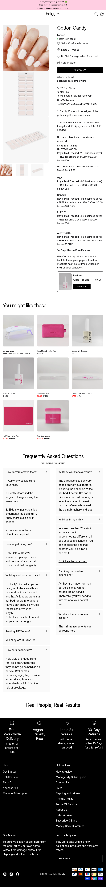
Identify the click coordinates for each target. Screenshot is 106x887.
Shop (6, 765)
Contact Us (63, 782)
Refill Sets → (10, 777)
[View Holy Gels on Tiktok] (11, 874)
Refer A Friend (64, 815)
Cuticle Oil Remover (80, 351)
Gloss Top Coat (81, 279)
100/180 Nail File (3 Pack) (82, 393)
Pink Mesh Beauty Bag (46, 351)
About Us (61, 809)
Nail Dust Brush (43, 436)
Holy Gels (52, 874)
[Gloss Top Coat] (65, 281)
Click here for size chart (73, 561)
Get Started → (11, 771)
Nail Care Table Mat (10, 436)
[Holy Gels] (53, 14)
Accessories (10, 788)
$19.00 (40, 353)
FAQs (59, 788)
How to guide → (65, 771)
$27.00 (27, 353)
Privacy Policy (64, 798)
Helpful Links (63, 765)
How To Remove (65, 100)
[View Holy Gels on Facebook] (17, 874)
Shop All (8, 782)
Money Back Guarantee (70, 826)
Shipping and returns (68, 793)
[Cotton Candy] (6, 170)
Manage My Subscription (71, 777)
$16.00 (74, 353)
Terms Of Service (66, 804)
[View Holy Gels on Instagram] (5, 874)
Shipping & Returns (67, 145)
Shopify (61, 874)
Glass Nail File (43, 393)
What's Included (65, 77)
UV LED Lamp (8, 351)
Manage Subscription (15, 793)
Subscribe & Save (66, 820)
